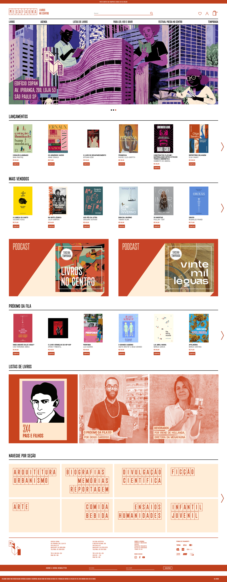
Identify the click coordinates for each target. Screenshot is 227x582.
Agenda (44, 22)
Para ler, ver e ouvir (123, 22)
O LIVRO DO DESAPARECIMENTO (94, 155)
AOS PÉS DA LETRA (90, 217)
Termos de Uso (138, 549)
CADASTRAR (168, 568)
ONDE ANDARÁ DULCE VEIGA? (23, 345)
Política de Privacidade (140, 547)
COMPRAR (16, 164)
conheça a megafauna (140, 543)
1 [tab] (111, 110)
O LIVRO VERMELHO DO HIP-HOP (59, 345)
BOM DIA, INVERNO (125, 217)
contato (136, 544)
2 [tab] (113, 110)
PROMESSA (122, 155)
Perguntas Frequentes (140, 546)
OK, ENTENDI (216, 579)
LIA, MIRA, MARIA (160, 345)
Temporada (213, 22)
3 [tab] (115, 110)
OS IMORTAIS (158, 217)
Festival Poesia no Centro (170, 22)
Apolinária (193, 345)
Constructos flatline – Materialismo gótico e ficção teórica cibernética (165, 157)
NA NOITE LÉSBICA (54, 217)
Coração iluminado (20, 155)
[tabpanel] (113, 64)
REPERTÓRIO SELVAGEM (197, 155)
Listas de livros (80, 22)
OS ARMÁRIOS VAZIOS (56, 155)
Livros (12, 22)
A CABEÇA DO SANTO (20, 217)
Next (222, 146)
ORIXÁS (191, 217)
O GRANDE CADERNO (125, 345)
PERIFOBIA (87, 345)
